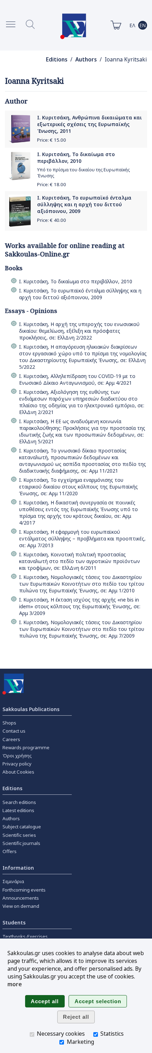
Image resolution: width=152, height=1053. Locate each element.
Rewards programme (25, 747)
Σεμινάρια (13, 881)
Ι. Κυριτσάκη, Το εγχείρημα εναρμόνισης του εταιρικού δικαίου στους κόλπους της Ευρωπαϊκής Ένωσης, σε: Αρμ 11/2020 (78, 487)
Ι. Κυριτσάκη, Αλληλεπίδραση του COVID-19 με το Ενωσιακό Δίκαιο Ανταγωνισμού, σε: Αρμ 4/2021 (77, 379)
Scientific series (19, 835)
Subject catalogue (21, 826)
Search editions (19, 802)
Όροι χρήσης (17, 755)
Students (13, 922)
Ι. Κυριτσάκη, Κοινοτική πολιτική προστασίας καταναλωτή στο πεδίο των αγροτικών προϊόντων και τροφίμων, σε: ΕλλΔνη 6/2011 (79, 561)
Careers (11, 739)
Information (18, 867)
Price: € (51, 140)
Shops (9, 723)
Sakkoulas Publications (30, 709)
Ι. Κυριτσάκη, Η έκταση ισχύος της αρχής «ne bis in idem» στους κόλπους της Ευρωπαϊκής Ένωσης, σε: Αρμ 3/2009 (79, 606)
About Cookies (18, 772)
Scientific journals (21, 843)
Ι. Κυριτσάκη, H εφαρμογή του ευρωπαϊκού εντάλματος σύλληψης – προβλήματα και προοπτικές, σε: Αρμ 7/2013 (82, 538)
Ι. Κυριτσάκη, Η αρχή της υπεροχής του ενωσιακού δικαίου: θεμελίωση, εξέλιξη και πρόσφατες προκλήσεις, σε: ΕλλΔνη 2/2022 (79, 331)
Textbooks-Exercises (25, 936)
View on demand (20, 906)
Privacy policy (16, 764)
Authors (86, 59)
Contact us (13, 731)
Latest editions (18, 810)
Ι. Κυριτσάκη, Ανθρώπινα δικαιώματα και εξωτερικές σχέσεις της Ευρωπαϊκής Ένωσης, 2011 (89, 124)
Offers (9, 851)
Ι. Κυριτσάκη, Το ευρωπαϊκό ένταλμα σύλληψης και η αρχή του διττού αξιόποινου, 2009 (84, 204)
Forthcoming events (24, 890)
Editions (57, 59)
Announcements (20, 898)
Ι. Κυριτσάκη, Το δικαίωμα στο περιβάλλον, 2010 (76, 157)
